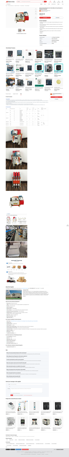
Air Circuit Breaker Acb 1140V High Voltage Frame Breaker (49, 88)
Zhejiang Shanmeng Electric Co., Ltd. (45, 10)
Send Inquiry (45, 17)
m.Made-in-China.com (36, 452)
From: (9, 384)
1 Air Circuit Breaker (8, 445)
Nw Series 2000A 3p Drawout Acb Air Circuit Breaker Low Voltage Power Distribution (49, 60)
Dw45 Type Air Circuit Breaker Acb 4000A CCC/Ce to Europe (10, 73)
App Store (7, 449)
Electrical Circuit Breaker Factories (20, 443)
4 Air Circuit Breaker (15, 445)
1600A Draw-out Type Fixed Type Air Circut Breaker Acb (10, 59)
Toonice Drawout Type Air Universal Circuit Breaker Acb (20, 73)
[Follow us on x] (58, 449)
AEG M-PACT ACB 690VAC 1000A (49, 73)
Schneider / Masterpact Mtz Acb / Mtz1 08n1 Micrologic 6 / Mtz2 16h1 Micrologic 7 (10, 88)
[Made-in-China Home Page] (10, 1)
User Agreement (39, 454)
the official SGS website (25, 288)
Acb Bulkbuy (29, 445)
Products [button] (18, 1)
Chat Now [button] (58, 17)
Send (11, 395)
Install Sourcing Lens (25, 449)
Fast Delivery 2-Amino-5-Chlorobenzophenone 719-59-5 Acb (58, 88)
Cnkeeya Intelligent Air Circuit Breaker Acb (57, 73)
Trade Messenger (18, 449)
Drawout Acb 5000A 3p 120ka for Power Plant (20, 88)
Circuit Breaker (22, 5)
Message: (9, 388)
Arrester (16, 439)
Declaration (43, 454)
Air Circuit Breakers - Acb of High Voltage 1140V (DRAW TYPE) (20, 59)
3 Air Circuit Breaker (54, 443)
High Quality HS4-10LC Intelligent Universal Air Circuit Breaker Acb (39, 88)
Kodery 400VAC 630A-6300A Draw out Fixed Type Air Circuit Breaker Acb (29, 74)
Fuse (7, 439)
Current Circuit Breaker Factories (30, 443)
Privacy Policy (46, 454)
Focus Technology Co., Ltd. (29, 454)
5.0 (54, 94)
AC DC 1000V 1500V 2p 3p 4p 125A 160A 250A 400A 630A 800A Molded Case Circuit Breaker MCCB (58, 412)
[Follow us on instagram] (59, 449)
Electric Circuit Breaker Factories (10, 443)
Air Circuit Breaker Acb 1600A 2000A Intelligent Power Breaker (39, 59)
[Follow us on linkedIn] (62, 449)
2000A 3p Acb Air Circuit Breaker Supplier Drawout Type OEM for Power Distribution (58, 60)
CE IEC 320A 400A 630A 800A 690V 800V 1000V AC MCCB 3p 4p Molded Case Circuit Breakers (46, 412)
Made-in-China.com (31, 452)
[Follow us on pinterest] (61, 449)
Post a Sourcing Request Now (28, 395)
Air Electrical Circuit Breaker (22, 445)
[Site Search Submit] (45, 1)
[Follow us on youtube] (60, 449)
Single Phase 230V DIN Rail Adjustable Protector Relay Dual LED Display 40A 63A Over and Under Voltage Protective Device (11, 412)
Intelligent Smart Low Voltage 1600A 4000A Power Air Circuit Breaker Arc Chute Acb (29, 60)
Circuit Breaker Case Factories (39, 443)
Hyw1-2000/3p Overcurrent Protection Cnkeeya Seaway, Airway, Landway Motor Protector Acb (39, 74)
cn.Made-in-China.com (42, 452)
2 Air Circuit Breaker (47, 443)
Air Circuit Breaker (27, 5)
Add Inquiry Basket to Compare (21, 33)
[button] (54, 2)
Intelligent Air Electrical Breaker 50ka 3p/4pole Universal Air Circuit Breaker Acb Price (46, 428)
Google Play (13, 449)
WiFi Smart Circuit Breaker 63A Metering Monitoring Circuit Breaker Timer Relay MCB (34, 412)
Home (6, 5)
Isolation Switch (11, 439)
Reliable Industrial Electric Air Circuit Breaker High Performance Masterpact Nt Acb (29, 88)
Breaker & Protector (17, 5)
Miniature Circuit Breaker (22, 439)
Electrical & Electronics (11, 5)
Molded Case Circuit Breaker (29, 439)
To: (9, 386)
